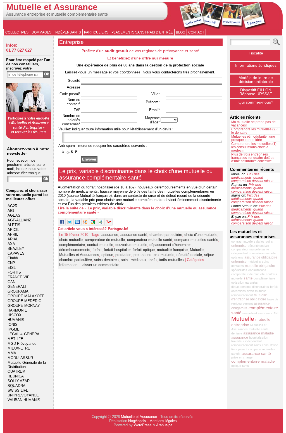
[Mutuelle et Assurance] (143, 15)
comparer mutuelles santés (196, 240)
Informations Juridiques (256, 65)
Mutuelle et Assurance (51, 7)
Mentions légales (163, 421)
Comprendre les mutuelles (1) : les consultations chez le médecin (254, 147)
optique (107, 255)
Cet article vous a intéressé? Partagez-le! (93, 229)
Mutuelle (197, 250)
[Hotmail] (101, 225)
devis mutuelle (256, 291)
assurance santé (133, 235)
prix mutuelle (164, 255)
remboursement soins (246, 345)
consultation (270, 345)
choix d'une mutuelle (200, 235)
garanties (251, 282)
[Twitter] (69, 225)
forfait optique (144, 250)
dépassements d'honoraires (250, 286)
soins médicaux (133, 260)
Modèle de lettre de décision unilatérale (256, 79)
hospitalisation (258, 337)
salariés (259, 241)
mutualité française (172, 250)
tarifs (153, 260)
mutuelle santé (258, 329)
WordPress (143, 425)
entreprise (239, 246)
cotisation (237, 282)
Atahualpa (164, 425)
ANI (275, 313)
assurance (109, 235)
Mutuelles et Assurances (79, 255)
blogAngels (137, 421)
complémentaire (72, 245)
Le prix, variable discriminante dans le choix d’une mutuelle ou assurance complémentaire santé (136, 174)
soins (269, 241)
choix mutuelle (71, 240)
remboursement (242, 295)
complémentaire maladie (253, 361)
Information (68, 265)
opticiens (237, 257)
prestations (142, 255)
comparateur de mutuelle (105, 240)
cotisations (238, 291)
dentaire (236, 333)
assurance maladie (258, 333)
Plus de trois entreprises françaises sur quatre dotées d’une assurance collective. (252, 158)
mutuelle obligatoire (260, 266)
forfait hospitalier (117, 250)
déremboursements (74, 250)
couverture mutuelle (131, 245)
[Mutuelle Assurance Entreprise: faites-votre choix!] (28, 137)
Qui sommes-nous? (256, 102)
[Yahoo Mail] (109, 225)
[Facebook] (62, 225)
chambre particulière (165, 235)
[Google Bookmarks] (93, 225)
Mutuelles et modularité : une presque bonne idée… (253, 138)
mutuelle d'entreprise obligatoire (249, 297)
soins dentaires (106, 260)
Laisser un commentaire (99, 265)
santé (248, 278)
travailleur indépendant (246, 341)
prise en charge (241, 357)
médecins (254, 261)
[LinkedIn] (77, 225)
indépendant (239, 253)
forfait (97, 250)
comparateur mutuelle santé (149, 240)
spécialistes (239, 270)
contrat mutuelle (100, 245)
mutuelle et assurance (257, 313)
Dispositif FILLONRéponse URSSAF (255, 92)
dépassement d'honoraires (170, 245)
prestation (123, 255)
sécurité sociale (189, 255)
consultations (257, 270)
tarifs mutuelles (171, 260)
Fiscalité (256, 53)
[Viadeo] (85, 225)
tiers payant (239, 349)
